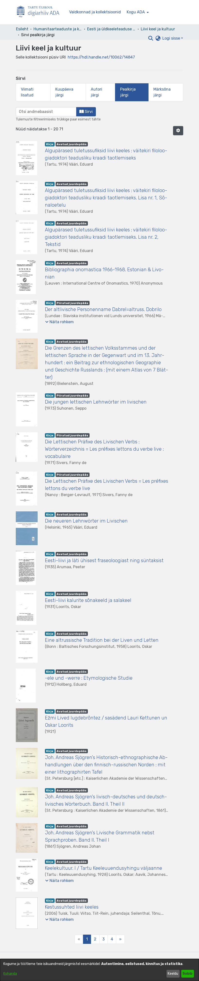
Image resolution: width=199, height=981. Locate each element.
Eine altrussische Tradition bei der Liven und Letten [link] (101, 640)
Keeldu (173, 974)
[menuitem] (137, 12)
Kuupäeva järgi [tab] (64, 92)
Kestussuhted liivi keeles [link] (72, 907)
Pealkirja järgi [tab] (128, 92)
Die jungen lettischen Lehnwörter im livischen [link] (96, 402)
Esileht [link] (22, 29)
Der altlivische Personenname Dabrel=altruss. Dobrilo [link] (103, 309)
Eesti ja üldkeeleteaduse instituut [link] (111, 29)
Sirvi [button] (88, 111)
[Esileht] (40, 12)
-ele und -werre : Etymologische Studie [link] (89, 678)
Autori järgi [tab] (96, 92)
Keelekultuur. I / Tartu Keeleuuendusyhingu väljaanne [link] (103, 868)
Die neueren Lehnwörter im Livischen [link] (86, 521)
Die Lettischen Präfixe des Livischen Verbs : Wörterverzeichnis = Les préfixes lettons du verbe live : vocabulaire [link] (104, 449)
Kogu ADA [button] (136, 12)
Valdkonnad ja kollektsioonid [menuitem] (95, 12)
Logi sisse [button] (171, 38)
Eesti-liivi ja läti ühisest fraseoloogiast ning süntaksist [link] (104, 560)
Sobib (187, 974)
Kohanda (10, 974)
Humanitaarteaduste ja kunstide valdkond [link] (57, 29)
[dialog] (99, 970)
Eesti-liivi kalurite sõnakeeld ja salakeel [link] (88, 600)
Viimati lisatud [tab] (27, 92)
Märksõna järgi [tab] (162, 92)
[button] (151, 38)
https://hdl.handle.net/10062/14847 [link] (101, 57)
